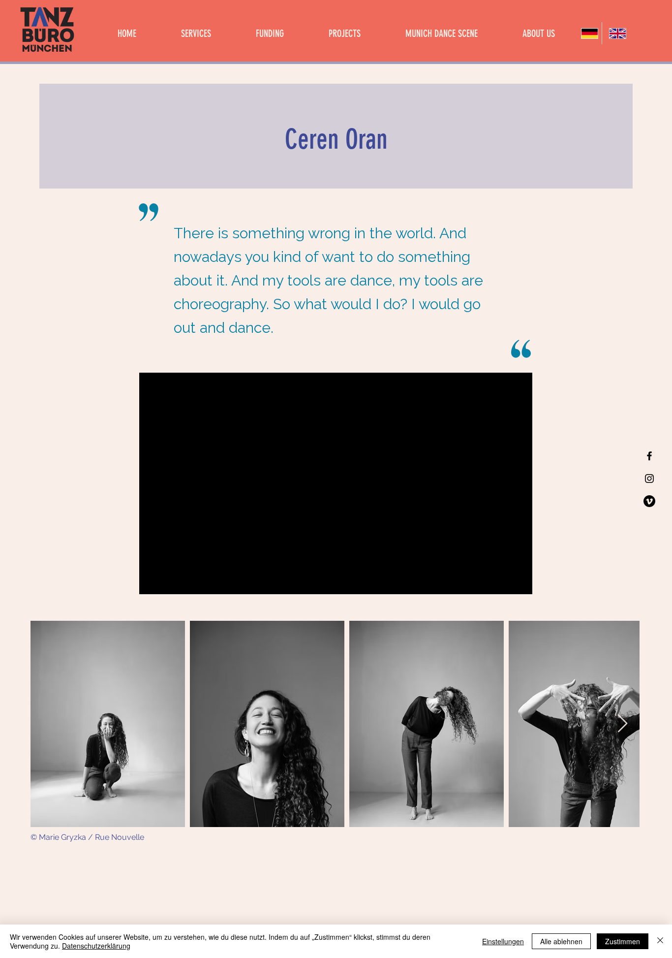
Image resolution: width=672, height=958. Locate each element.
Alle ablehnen (561, 941)
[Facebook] (649, 456)
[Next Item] (622, 724)
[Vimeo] (649, 501)
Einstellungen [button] (503, 941)
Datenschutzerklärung (96, 946)
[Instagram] (649, 478)
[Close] (660, 941)
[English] (616, 33)
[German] (588, 33)
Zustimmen (622, 941)
